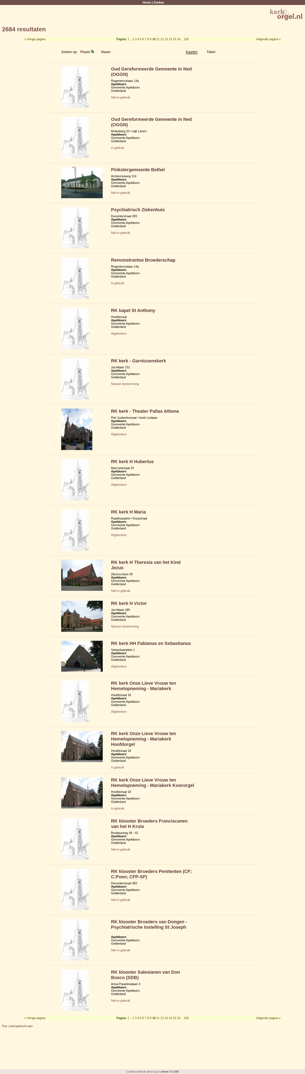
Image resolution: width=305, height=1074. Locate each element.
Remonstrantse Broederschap (143, 260)
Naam (105, 52)
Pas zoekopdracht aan (17, 1026)
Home (147, 2)
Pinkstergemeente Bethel (138, 169)
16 (178, 39)
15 (174, 39)
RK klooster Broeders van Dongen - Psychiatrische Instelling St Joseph (149, 924)
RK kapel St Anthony (133, 310)
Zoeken (159, 2)
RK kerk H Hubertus (132, 461)
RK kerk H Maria (128, 512)
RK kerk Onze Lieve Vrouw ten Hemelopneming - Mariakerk (143, 686)
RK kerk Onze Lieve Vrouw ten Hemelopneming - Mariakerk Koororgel (152, 782)
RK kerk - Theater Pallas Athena (145, 411)
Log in (155, 1071)
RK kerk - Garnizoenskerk (138, 360)
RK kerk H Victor (129, 603)
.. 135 (185, 39)
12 (162, 39)
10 (154, 39)
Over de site (143, 1071)
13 (166, 39)
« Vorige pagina (34, 39)
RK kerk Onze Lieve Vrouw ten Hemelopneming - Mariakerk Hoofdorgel (143, 739)
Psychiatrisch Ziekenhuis (138, 209)
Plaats (85, 52)
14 (170, 39)
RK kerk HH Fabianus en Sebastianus (151, 643)
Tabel (211, 52)
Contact (130, 1071)
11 (158, 39)
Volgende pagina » (268, 39)
